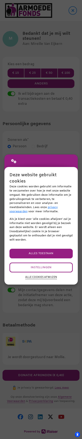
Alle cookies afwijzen (41, 277)
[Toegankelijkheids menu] (77, 434)
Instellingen (41, 267)
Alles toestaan (41, 253)
